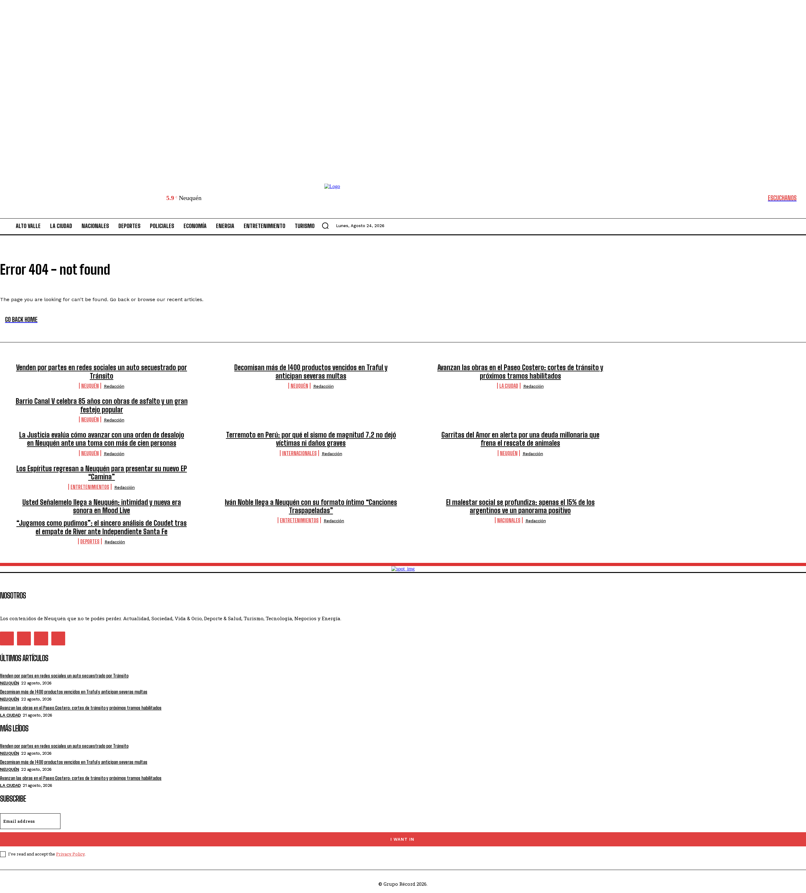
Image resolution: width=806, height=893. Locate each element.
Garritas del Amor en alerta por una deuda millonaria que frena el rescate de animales (520, 439)
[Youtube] (58, 638)
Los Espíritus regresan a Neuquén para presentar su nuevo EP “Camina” (101, 472)
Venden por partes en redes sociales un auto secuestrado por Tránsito (101, 371)
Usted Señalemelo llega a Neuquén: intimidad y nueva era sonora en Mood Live (101, 506)
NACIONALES (508, 520)
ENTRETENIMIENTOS (90, 487)
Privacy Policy (70, 854)
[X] (41, 638)
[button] (325, 225)
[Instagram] (24, 638)
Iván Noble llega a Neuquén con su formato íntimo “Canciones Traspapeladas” (311, 506)
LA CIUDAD (508, 386)
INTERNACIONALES (299, 453)
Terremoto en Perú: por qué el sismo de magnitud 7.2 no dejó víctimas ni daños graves (311, 439)
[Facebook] (7, 638)
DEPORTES (89, 541)
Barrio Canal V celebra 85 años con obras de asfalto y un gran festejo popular (102, 405)
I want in (402, 839)
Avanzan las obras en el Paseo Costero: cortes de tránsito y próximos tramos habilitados (520, 371)
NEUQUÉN (90, 386)
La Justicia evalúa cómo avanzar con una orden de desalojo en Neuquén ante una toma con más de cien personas (101, 439)
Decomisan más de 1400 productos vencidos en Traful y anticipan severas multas (311, 371)
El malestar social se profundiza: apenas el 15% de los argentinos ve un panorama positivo (520, 506)
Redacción (114, 386)
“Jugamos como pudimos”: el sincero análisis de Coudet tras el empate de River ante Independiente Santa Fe (101, 527)
